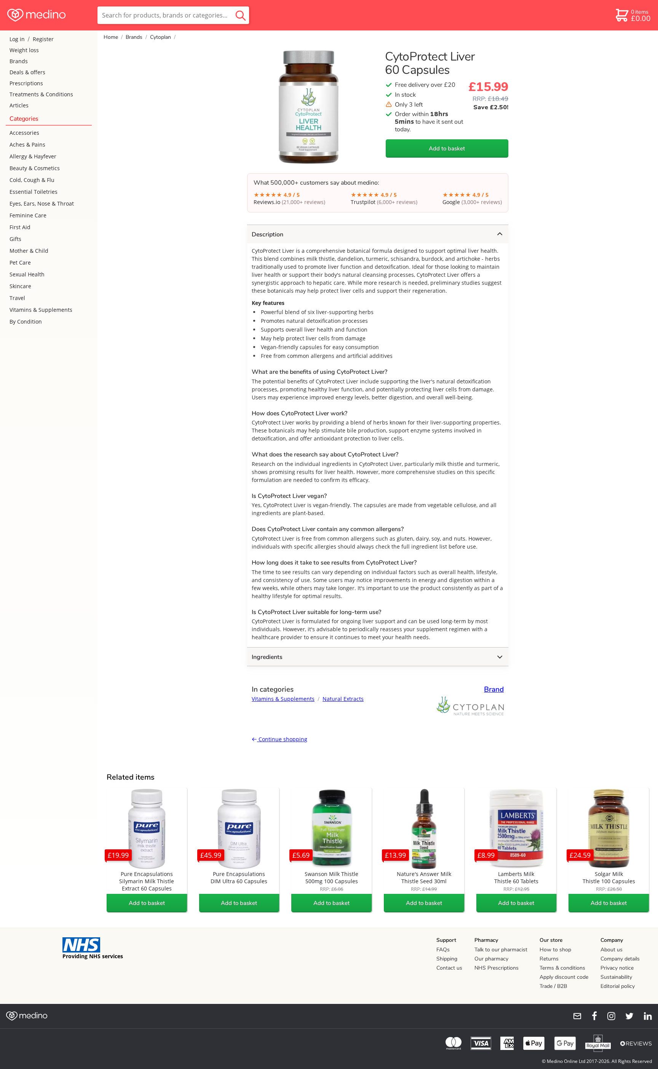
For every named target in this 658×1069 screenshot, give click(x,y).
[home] (48, 15)
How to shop (555, 949)
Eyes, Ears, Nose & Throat (42, 203)
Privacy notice (617, 968)
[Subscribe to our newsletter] (574, 1016)
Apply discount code (564, 977)
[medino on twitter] (626, 1016)
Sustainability (616, 977)
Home (111, 37)
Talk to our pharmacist (500, 949)
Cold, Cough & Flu (32, 179)
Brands (19, 61)
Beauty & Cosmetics (35, 168)
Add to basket (447, 148)
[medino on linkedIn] (644, 1016)
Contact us (449, 968)
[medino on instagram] (607, 1016)
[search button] (240, 15)
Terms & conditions (562, 968)
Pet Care (20, 262)
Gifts (15, 239)
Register (43, 39)
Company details (620, 958)
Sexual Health (27, 274)
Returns (549, 958)
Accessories (24, 132)
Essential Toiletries (33, 191)
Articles (19, 105)
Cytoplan (160, 37)
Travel (17, 298)
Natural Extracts (343, 698)
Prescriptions (26, 83)
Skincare (20, 286)
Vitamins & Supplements (41, 309)
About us (612, 949)
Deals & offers (27, 72)
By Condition (26, 321)
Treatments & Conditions (41, 94)
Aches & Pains (27, 144)
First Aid (20, 227)
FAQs (443, 949)
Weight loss (24, 50)
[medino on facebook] (589, 1016)
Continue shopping (282, 739)
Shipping (446, 958)
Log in (17, 39)
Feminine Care (28, 215)
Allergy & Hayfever (33, 156)
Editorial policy (618, 986)
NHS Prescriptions (496, 968)
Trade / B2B (553, 986)
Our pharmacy (491, 958)
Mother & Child (29, 250)
